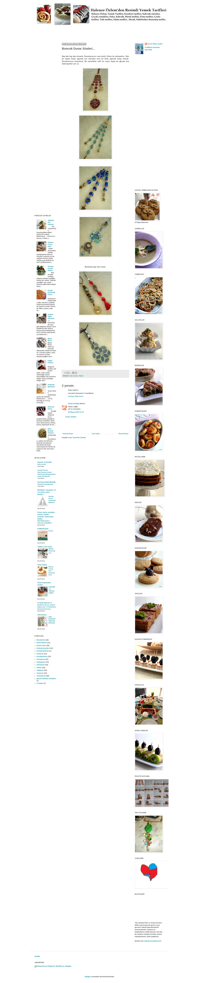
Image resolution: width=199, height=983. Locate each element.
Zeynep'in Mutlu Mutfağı (46, 482)
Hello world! (41, 464)
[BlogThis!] (68, 372)
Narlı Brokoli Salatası (51, 431)
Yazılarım (40, 673)
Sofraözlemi (42, 615)
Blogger (88, 977)
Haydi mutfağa (73, 404)
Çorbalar (40, 683)
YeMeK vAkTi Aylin (44, 547)
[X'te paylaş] (70, 372)
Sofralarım (41, 665)
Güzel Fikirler (42, 643)
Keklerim (40, 654)
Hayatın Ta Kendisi (44, 462)
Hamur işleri (41, 645)
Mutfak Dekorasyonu (52, 551)
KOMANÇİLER (42, 529)
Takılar (81, 376)
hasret (51, 531)
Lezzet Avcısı (42, 470)
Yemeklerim (41, 676)
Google (37, 956)
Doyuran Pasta (51, 408)
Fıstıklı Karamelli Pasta (51, 292)
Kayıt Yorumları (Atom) (77, 438)
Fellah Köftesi (50, 362)
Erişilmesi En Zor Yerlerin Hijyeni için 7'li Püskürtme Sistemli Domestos (46, 607)
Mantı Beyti (50, 340)
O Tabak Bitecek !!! (44, 603)
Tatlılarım (40, 670)
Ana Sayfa (96, 434)
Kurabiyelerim (42, 656)
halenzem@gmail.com (152, 941)
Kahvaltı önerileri (43, 648)
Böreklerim (41, 640)
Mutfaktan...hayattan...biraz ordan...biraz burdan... (46, 492)
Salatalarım (41, 662)
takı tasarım (74, 376)
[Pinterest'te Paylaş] (76, 372)
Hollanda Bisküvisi (51, 386)
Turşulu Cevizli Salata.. (50, 268)
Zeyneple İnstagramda (45, 484)
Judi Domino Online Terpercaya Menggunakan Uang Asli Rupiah (46, 474)
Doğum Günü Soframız (51, 316)
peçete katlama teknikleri (46, 679)
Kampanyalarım (43, 651)
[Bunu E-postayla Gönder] (65, 372)
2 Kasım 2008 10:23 (75, 396)
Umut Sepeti (42, 565)
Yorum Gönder (70, 417)
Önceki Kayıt (123, 434)
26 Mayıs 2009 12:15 (76, 412)
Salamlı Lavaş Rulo (50, 244)
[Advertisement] (84, 31)
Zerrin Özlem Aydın (155, 44)
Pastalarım (41, 659)
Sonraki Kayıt (68, 434)
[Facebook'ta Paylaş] (73, 372)
